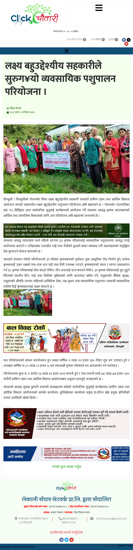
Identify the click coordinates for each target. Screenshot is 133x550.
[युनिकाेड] (116, 39)
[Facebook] (124, 40)
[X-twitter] (129, 40)
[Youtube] (126, 44)
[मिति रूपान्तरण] (103, 39)
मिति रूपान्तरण (96, 39)
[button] (66, 50)
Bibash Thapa (125, 545)
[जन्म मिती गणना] (84, 39)
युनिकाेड (112, 39)
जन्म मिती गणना (74, 39)
